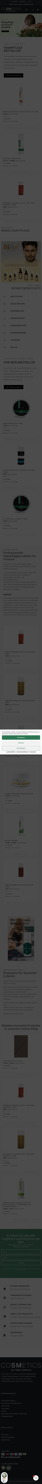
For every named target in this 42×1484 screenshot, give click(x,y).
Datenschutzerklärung (22, 752)
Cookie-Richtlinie (10, 752)
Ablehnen (21, 743)
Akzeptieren (21, 737)
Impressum (32, 752)
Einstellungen (21, 748)
